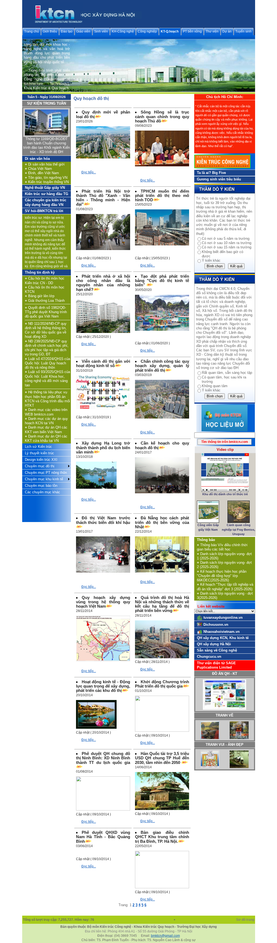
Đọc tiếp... (88, 172)
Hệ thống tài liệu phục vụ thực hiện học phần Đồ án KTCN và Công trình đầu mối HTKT (47, 398)
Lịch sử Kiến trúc (38, 447)
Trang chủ (31, 31)
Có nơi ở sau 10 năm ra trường (226, 243)
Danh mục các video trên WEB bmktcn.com (46, 412)
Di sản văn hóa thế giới (45, 164)
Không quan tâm (214, 386)
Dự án (227, 31)
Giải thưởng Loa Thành (45, 301)
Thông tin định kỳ (40, 272)
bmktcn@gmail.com (165, 936)
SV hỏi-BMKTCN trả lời (44, 211)
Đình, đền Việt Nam (42, 173)
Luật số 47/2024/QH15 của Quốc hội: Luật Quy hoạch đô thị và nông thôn (47, 363)
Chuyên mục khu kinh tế (44, 479)
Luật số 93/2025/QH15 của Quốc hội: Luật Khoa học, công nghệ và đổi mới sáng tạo (47, 378)
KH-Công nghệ (123, 31)
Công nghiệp (147, 31)
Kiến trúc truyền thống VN (47, 182)
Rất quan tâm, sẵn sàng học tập (227, 373)
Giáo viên (83, 31)
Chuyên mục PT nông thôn (46, 473)
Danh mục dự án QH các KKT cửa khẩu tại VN (46, 438)
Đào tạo (66, 31)
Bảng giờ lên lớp (39, 296)
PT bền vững (192, 31)
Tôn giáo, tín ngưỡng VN (46, 178)
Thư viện (212, 31)
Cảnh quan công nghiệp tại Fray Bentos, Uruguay (238, 529)
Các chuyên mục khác (42, 492)
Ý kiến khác (211, 260)
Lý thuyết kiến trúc (39, 453)
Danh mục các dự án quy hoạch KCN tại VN (46, 421)
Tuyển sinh (243, 31)
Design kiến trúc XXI (41, 460)
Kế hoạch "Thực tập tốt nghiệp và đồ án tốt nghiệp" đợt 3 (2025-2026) (225, 586)
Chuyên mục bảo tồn (41, 486)
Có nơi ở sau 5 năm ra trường (225, 238)
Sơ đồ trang (245, 920)
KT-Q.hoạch (170, 31)
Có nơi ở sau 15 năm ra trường (226, 247)
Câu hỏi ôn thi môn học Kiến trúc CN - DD (44, 280)
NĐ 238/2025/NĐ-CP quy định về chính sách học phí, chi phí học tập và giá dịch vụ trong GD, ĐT (46, 348)
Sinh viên (101, 31)
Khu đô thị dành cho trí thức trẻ (225, 494)
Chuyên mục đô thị (39, 466)
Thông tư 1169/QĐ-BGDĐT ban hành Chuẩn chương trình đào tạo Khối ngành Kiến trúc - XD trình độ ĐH (46, 145)
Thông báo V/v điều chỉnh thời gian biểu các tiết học (222, 547)
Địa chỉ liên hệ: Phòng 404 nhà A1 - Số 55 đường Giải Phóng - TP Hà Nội (138, 931)
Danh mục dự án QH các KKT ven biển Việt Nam (46, 429)
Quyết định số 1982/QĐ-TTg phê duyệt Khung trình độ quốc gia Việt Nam (46, 312)
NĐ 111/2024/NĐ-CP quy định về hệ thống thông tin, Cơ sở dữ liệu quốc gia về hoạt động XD (46, 330)
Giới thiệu (50, 31)
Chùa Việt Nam (38, 169)
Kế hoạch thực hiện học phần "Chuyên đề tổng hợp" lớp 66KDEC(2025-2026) (221, 575)
